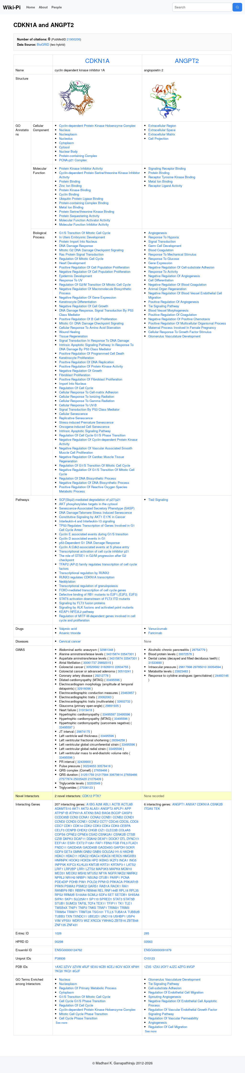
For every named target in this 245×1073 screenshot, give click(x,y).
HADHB (128, 851)
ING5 (132, 860)
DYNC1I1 (133, 838)
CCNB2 (118, 817)
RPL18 (123, 890)
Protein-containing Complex (78, 155)
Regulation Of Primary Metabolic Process (88, 988)
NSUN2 (93, 877)
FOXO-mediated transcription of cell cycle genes (92, 590)
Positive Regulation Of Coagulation (172, 314)
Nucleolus (66, 138)
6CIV (119, 966)
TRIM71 (72, 912)
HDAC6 (105, 856)
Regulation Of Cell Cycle (76, 388)
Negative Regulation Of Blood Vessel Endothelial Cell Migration (185, 295)
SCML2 (93, 894)
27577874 (65, 779)
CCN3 (74, 817)
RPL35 (134, 890)
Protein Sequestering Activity (79, 215)
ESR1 (71, 843)
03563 (148, 941)
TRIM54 (60, 912)
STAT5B (129, 899)
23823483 (181, 671)
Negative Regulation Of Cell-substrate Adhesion (181, 267)
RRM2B (69, 894)
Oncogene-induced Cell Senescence (84, 426)
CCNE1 (82, 821)
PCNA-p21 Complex (73, 160)
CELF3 (59, 830)
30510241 (124, 671)
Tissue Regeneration (73, 336)
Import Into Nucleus (72, 383)
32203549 (93, 783)
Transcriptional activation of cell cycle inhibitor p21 (94, 551)
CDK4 (106, 825)
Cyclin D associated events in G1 (82, 538)
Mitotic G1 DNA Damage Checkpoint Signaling (91, 323)
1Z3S (147, 966)
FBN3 (108, 843)
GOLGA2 (108, 851)
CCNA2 (95, 817)
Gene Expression (160, 263)
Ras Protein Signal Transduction (81, 254)
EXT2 (80, 843)
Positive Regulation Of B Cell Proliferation (88, 319)
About (43, 7)
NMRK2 (132, 873)
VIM (58, 920)
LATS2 (131, 864)
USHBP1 (119, 916)
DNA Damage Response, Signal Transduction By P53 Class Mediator (96, 312)
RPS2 (59, 894)
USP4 (131, 916)
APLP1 (119, 808)
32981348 (106, 649)
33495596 (113, 679)
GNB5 (97, 851)
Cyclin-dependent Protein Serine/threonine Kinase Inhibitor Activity (99, 174)
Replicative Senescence (76, 418)
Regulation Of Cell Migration (167, 1026)
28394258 (118, 740)
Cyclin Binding (69, 194)
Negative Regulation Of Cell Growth (83, 306)
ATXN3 (89, 812)
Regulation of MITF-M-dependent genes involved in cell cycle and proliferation (97, 618)
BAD (98, 812)
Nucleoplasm (68, 134)
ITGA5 (148, 808)
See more (61, 1022)
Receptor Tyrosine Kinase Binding (171, 177)
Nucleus (64, 130)
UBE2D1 (94, 916)
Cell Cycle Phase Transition (78, 1018)
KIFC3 (71, 864)
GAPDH (119, 847)
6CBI (102, 966)
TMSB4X (61, 907)
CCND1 (129, 817)
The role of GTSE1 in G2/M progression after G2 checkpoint (92, 557)
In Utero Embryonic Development (82, 237)
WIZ (86, 920)
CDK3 (97, 825)
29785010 (199, 667)
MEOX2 (71, 873)
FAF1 (99, 843)
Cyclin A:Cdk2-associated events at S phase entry (94, 547)
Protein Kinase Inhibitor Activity (81, 168)
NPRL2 (60, 877)
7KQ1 (68, 971)
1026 (58, 933)
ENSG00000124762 (68, 950)
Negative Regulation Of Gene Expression (87, 297)
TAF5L (82, 903)
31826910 (107, 667)
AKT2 (85, 808)
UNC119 (106, 916)
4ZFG (182, 966)
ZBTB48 (132, 920)
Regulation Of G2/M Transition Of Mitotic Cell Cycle (95, 284)
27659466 (100, 770)
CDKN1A (97, 60)
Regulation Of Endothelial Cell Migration (175, 992)
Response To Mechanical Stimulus (172, 254)
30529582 (93, 667)
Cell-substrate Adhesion (164, 988)
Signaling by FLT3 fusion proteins (82, 603)
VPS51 (66, 920)
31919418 (85, 710)
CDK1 (68, 825)
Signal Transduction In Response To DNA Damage (94, 340)
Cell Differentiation (160, 280)
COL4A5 (124, 830)
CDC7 (59, 825)
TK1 (121, 903)
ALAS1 (95, 808)
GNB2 (87, 851)
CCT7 (104, 821)
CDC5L (124, 821)
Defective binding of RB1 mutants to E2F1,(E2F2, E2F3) (98, 594)
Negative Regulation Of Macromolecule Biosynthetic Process (95, 290)
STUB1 (60, 903)
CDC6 (134, 821)
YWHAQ (107, 920)
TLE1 (128, 903)
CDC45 (113, 821)
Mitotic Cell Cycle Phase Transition (83, 1014)
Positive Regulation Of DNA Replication (86, 362)
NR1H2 (70, 877)
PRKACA (116, 881)
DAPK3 (68, 838)
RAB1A (104, 886)
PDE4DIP (61, 881)
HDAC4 (94, 856)
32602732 (123, 701)
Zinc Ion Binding (70, 185)
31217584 (101, 774)
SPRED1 (106, 899)
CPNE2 (71, 834)
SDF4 (103, 894)
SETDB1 (121, 894)
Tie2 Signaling (158, 499)
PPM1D (103, 881)
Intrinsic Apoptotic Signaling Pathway (85, 431)
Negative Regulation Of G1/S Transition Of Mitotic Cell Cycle (96, 471)
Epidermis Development (75, 276)
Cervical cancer (70, 641)
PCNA (125, 877)
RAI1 (125, 886)
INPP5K (60, 864)
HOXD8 (85, 860)
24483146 (221, 675)
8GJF (76, 971)
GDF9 (59, 851)
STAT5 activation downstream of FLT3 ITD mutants (94, 598)
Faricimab (155, 633)
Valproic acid (68, 628)
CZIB (58, 838)
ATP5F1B (61, 812)
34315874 (113, 654)
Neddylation (67, 581)
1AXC (59, 966)
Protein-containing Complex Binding (83, 203)
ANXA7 (191, 804)
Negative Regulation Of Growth (80, 370)
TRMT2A (85, 912)
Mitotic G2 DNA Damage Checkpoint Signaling (91, 250)
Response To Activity (163, 271)
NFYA (103, 873)
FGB (116, 843)
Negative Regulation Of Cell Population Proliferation (94, 271)
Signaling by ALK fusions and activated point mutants (96, 607)
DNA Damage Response (76, 245)
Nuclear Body (68, 151)
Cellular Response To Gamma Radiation (86, 400)
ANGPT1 (178, 804)
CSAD (93, 834)
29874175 (83, 731)
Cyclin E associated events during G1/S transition (93, 534)
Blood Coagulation (160, 250)
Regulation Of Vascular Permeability (173, 1018)
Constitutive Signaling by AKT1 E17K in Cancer (92, 516)
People (56, 7)
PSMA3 (69, 886)
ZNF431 (72, 924)
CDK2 (88, 825)
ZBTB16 (120, 920)
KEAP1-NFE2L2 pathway (76, 611)
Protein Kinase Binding (75, 190)
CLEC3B (112, 830)
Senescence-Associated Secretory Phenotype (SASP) (96, 508)
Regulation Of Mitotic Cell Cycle (81, 258)
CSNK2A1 (105, 834)
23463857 (127, 692)
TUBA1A (120, 912)
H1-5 (118, 851)
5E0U (94, 966)
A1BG (90, 804)
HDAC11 (72, 856)
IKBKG (104, 860)
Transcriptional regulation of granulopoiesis (88, 585)
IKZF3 (114, 860)
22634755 (121, 667)
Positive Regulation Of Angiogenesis (173, 301)
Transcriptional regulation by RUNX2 (84, 572)
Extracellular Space (161, 130)
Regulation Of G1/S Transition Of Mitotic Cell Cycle (94, 465)
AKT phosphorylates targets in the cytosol (88, 504)
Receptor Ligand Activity (165, 185)
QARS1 (93, 886)
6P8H (135, 966)
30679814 (116, 774)
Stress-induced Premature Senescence (86, 422)
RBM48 (91, 890)
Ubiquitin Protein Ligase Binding (81, 198)
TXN (69, 916)
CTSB (131, 834)
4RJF (85, 966)
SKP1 (69, 899)
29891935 (112, 705)
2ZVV (68, 966)
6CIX (126, 966)
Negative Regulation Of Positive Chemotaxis (179, 319)
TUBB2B (134, 912)
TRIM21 (113, 907)
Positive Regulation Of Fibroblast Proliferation (90, 379)
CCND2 (60, 821)
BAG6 (106, 812)
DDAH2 (92, 838)
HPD (95, 860)
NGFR (112, 873)
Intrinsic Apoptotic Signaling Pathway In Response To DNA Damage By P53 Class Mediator (96, 346)
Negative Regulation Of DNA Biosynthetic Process (94, 482)
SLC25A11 (81, 899)
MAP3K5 (102, 868)
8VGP (191, 966)
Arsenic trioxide (70, 633)
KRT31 (105, 864)
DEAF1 (103, 838)
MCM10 (126, 868)
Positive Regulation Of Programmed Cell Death (91, 353)
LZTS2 (90, 868)
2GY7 (164, 966)
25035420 (80, 779)
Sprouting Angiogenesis (164, 996)
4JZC (173, 966)
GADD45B (90, 847)
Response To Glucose (163, 258)
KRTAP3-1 (118, 864)
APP (128, 808)
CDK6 (115, 825)
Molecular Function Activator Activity (84, 220)
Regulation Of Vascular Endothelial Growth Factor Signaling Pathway (182, 1011)
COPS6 (60, 834)
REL (101, 890)
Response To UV (71, 280)
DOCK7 (114, 838)
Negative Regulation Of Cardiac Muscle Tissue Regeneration (91, 458)
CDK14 (78, 825)
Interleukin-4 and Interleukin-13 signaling (87, 521)
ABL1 (107, 804)
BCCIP (116, 812)
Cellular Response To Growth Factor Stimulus (180, 332)
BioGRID (43, 44)
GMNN (77, 851)
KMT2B (94, 864)
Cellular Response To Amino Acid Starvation (90, 327)
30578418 (104, 766)
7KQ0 (59, 971)
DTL (123, 838)
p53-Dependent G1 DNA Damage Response (89, 542)
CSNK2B (119, 834)
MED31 (60, 873)
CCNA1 (84, 817)
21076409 (94, 779)
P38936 (60, 958)
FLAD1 (133, 843)
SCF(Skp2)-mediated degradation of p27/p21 (90, 499)
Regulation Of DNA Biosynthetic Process (87, 478)
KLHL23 (82, 864)
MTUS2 (92, 873)
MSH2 (82, 873)
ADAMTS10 (63, 808)
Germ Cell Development (164, 245)
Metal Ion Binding (71, 207)
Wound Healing (69, 332)
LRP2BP (70, 868)
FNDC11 (61, 847)
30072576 (185, 654)
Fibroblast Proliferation (74, 375)
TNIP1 (72, 907)
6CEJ (111, 966)
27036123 (86, 787)
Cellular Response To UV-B (78, 405)
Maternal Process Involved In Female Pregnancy (182, 327)
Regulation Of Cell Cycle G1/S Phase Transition (92, 435)
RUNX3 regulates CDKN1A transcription (86, 577)
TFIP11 (112, 903)
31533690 (155, 662)
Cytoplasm (66, 142)
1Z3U (156, 966)
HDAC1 (60, 856)
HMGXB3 (129, 856)
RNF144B (111, 890)
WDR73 (77, 920)
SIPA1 (59, 899)
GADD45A (74, 847)
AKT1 (76, 808)
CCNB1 (106, 817)
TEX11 (101, 903)
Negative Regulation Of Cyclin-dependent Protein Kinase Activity (98, 441)
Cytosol (64, 147)
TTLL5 (109, 912)
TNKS (92, 907)
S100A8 (81, 894)
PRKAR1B (131, 881)
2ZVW (76, 966)
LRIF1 (59, 868)
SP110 (94, 899)
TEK (157, 808)
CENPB (70, 830)
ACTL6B (127, 804)
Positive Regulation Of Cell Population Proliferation (94, 267)
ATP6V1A (76, 812)
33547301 (127, 654)
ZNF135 (60, 924)
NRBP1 (81, 877)
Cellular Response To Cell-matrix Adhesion (88, 392)
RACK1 (116, 886)
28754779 (198, 649)
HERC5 (116, 856)
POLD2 (92, 881)
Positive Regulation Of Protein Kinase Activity (91, 366)
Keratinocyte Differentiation (77, 301)
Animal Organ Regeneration (167, 288)
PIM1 (82, 881)
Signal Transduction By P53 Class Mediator (89, 409)
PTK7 (97, 796)
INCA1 (123, 860)
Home (30, 7)
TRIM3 (124, 907)
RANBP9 (61, 890)
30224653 (89, 766)
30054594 (214, 667)
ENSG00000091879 (157, 950)
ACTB (116, 804)
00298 (59, 941)
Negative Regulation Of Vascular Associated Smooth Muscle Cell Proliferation (95, 450)
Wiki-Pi (12, 7)
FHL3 (124, 843)
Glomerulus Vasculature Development (174, 336)
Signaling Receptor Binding (167, 168)
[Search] (237, 7)
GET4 (68, 851)
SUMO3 (71, 903)
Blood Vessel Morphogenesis (168, 310)
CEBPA (125, 825)
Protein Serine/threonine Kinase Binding (86, 211)
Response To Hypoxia (163, 237)
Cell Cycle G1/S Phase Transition (82, 1001)
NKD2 (121, 873)
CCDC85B (62, 817)
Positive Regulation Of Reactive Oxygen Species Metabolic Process (93, 489)
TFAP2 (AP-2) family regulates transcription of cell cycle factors (98, 566)
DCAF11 (80, 838)
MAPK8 (114, 868)
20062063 (104, 697)
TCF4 (91, 903)
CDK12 (87, 796)
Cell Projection (158, 138)
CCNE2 (94, 821)
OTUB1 (104, 877)
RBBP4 (80, 890)
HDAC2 (83, 856)
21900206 (73, 39)
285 (146, 933)
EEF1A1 (61, 843)
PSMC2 (81, 886)
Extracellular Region (162, 125)
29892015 (104, 662)
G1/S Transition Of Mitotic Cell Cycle (84, 232)
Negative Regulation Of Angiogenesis (174, 276)
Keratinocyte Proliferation (76, 357)
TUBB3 (60, 916)
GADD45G (105, 847)
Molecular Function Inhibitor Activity (84, 224)
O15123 (149, 958)
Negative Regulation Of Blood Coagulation (177, 284)
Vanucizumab (157, 628)
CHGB (92, 830)
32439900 (84, 761)
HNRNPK (61, 860)
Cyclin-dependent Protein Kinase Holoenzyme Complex (97, 125)
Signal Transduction (162, 241)
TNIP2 (82, 907)
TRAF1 (102, 907)
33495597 (109, 714)
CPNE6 (83, 834)
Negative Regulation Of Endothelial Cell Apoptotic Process (182, 1003)
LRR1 (81, 868)
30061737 (90, 662)
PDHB (73, 881)
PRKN (59, 886)
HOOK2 (74, 860)
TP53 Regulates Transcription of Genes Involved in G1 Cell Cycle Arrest (97, 527)
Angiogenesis (157, 232)
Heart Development (72, 263)
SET (111, 894)
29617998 (185, 667)
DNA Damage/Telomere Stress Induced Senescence (95, 512)
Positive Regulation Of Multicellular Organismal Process (187, 323)
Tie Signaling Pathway (163, 306)
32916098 (84, 688)
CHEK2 (82, 830)
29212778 (101, 675)
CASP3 (127, 812)
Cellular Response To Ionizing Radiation (86, 396)
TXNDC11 (80, 916)
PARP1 (115, 877)
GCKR (130, 847)
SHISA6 (133, 894)
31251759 (87, 774)
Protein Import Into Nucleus (78, 241)
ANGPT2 (187, 60)
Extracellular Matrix (161, 134)
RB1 (71, 890)
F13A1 (90, 843)
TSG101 (98, 912)
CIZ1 (101, 830)
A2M (99, 804)
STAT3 (117, 899)
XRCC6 (95, 920)
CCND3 (71, 821)
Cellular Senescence (73, 413)
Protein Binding (69, 181)
